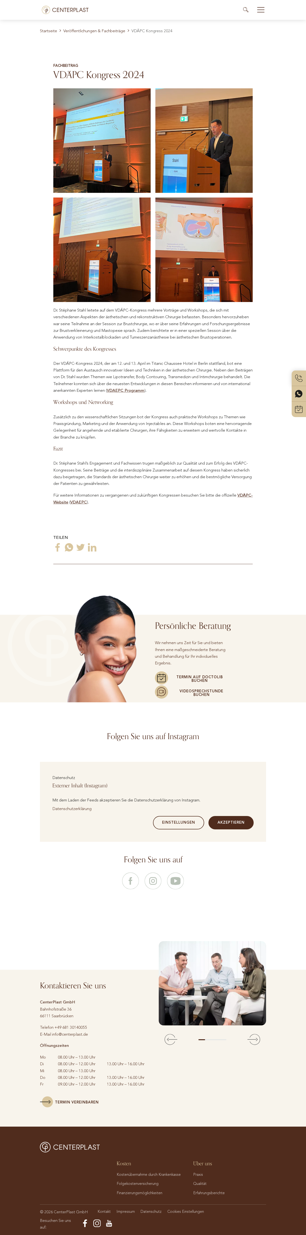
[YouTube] (109, 1223)
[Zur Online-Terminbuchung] (299, 409)
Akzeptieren (231, 822)
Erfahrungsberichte (209, 1193)
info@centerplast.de (70, 1034)
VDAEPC (78, 502)
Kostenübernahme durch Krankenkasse (149, 1174)
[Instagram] (97, 1223)
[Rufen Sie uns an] (299, 378)
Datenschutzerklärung (72, 808)
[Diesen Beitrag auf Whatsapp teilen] (69, 547)
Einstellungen (178, 822)
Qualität (200, 1183)
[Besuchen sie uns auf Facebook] (130, 881)
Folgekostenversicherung (137, 1183)
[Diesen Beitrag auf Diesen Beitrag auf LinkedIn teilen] (92, 547)
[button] (170, 1039)
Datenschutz (151, 1211)
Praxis (198, 1174)
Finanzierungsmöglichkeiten (139, 1193)
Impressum (125, 1211)
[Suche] (248, 9)
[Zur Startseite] (65, 10)
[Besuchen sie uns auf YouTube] (175, 881)
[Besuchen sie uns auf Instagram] (153, 881)
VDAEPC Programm (125, 390)
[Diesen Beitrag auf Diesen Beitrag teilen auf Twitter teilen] (80, 547)
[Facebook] (85, 1223)
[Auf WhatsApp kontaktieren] (299, 394)
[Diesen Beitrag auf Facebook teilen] (57, 547)
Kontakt (104, 1211)
